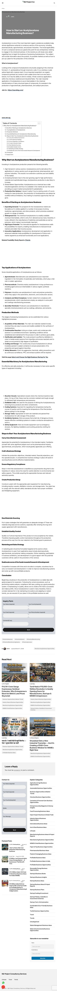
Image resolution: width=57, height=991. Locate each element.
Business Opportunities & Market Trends (13, 699)
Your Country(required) (34, 604)
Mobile (5, 808)
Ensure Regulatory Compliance (16, 141)
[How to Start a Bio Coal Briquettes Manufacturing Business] (5, 847)
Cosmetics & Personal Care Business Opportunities (41, 801)
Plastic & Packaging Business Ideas (40, 854)
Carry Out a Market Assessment (16, 137)
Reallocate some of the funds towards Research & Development (24, 150)
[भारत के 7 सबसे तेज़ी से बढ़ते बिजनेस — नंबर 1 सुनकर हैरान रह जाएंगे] (14, 726)
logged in (17, 770)
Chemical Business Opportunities (40, 797)
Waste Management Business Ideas (41, 925)
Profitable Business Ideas (9, 752)
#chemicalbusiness (7, 639)
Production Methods (12, 132)
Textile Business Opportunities (39, 911)
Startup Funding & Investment (39, 893)
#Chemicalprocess (27, 642)
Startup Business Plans (37, 889)
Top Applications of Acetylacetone (16, 130)
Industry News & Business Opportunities (13, 702)
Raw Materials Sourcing (14, 145)
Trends (32, 918)
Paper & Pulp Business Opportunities (41, 847)
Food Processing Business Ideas (40, 811)
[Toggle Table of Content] (38, 123)
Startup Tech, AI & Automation (39, 902)
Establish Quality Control (15, 147)
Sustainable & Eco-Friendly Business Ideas (41, 906)
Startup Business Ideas (37, 881)
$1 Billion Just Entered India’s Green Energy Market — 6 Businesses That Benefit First (18, 861)
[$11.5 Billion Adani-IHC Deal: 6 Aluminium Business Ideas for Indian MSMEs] (5, 871)
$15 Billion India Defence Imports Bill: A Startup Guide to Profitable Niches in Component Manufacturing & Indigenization (18, 887)
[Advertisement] (28, 104)
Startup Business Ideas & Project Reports (40, 885)
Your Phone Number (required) (36, 612)
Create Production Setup (15, 143)
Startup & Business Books (38, 873)
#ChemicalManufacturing (33, 639)
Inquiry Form (10, 154)
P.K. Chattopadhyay (15, 844)
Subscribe (42, 958)
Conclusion (10, 152)
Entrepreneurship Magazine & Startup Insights (41, 806)
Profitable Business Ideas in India (40, 861)
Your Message (7, 816)
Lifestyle (32, 831)
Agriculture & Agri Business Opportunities (38, 783)
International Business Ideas (38, 824)
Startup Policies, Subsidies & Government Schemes (41, 709)
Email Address (35, 949)
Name (33, 942)
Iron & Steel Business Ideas (38, 827)
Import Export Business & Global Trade (41, 815)
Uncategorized (34, 921)
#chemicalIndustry (19, 639)
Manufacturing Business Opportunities (44, 648)
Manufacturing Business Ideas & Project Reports (42, 835)
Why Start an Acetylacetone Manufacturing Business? (20, 125)
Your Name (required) (8, 604)
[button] (3, 3)
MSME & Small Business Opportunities (12, 708)
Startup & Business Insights (38, 877)
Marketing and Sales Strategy (16, 148)
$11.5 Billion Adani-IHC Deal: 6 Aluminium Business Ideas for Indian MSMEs (17, 873)
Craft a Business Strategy (15, 139)
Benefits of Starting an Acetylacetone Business (19, 128)
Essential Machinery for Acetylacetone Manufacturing (21, 134)
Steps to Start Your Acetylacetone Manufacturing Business (22, 136)
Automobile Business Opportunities (41, 788)
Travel (32, 914)
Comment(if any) (7, 620)
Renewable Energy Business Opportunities (38, 869)
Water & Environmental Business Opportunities (40, 929)
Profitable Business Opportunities (40, 864)
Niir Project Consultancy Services (14, 974)
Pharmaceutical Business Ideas (39, 850)
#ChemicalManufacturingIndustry (11, 642)
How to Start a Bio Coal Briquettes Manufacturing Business (17, 849)
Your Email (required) (8, 612)
